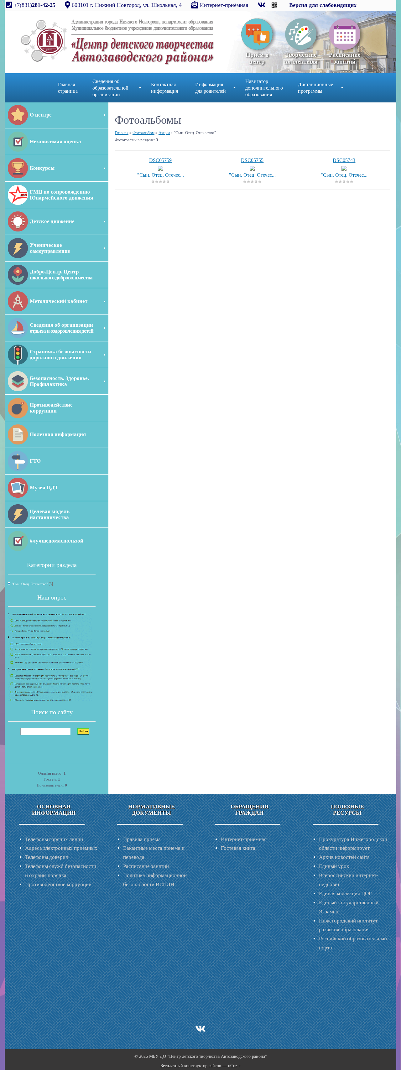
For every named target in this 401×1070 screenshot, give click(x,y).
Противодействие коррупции (58, 884)
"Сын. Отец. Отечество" (30, 584)
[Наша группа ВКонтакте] (262, 5)
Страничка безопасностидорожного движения (60, 355)
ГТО (35, 461)
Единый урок (334, 866)
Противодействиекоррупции (51, 408)
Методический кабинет (58, 301)
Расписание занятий (146, 866)
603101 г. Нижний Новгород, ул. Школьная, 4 (126, 5)
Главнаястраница (68, 88)
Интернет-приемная (244, 839)
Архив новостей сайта (344, 857)
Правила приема (142, 839)
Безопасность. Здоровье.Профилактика (59, 381)
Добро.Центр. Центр (61, 275)
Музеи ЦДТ (44, 488)
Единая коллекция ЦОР (345, 893)
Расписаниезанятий (344, 58)
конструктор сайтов (202, 1065)
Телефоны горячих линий (54, 839)
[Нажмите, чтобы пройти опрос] (50, 656)
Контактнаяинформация (164, 88)
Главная (121, 132)
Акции (164, 132)
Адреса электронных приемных (61, 848)
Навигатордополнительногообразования (264, 88)
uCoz (232, 1065)
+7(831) (33, 5)
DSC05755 (252, 160)
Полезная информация (58, 434)
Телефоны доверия (46, 857)
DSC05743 (344, 160)
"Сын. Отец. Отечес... (160, 175)
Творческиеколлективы (301, 58)
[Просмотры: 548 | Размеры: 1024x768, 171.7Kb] (252, 168)
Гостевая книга (238, 848)
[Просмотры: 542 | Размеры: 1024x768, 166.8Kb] (160, 168)
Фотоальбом (143, 132)
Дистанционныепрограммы (315, 88)
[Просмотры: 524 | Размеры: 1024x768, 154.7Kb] (344, 168)
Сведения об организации (61, 328)
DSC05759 (160, 160)
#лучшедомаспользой (56, 541)
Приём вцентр (257, 58)
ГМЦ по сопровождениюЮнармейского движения (61, 195)
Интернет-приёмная (224, 5)
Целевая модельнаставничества (50, 514)
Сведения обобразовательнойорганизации (110, 88)
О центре (41, 115)
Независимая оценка (55, 141)
